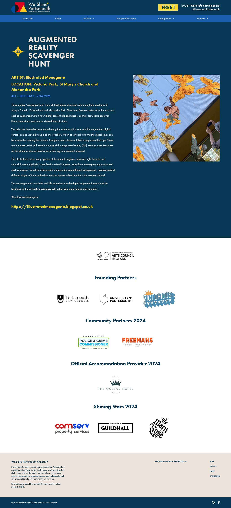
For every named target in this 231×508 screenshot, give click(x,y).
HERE (21, 486)
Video (58, 18)
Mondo (47, 502)
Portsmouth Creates (126, 18)
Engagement (164, 18)
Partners (201, 18)
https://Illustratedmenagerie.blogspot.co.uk (52, 206)
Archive (87, 18)
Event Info (27, 18)
